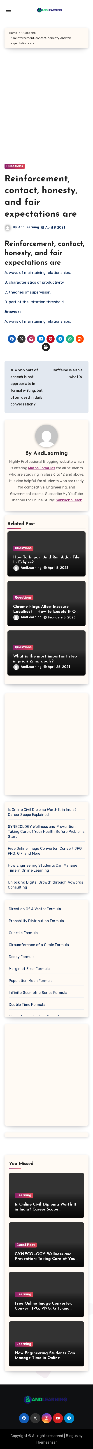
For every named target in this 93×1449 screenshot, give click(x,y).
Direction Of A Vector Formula (35, 909)
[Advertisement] (46, 110)
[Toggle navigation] (8, 11)
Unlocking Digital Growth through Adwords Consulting (45, 884)
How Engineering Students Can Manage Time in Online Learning (42, 868)
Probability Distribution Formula (36, 921)
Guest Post (25, 1245)
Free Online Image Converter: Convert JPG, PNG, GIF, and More (45, 851)
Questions (14, 166)
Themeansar (46, 1442)
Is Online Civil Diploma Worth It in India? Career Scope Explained (42, 812)
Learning (23, 1195)
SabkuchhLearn (69, 500)
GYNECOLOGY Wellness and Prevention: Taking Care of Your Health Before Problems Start (46, 831)
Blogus (72, 1436)
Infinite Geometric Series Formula (38, 993)
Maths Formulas (41, 468)
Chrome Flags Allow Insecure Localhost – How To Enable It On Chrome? (45, 612)
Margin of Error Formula (29, 969)
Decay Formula (22, 957)
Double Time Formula (27, 1004)
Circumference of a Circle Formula (39, 945)
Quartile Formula (23, 933)
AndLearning (28, 227)
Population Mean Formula (31, 981)
